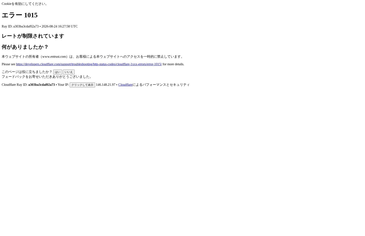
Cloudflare (125, 84)
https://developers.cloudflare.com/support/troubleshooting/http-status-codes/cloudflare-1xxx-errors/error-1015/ (89, 64)
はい (57, 72)
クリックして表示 (82, 84)
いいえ (69, 72)
